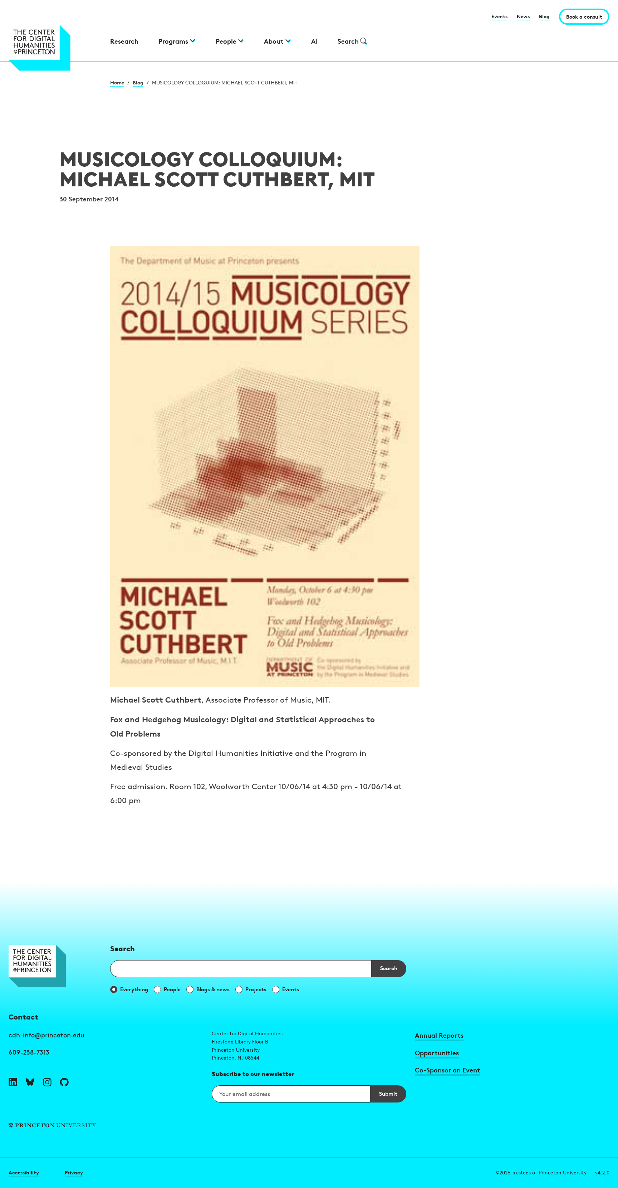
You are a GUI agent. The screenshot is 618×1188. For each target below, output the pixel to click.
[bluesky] (30, 1082)
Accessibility (24, 1172)
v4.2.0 (602, 1172)
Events (499, 16)
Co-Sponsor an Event (447, 1070)
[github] (64, 1082)
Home (117, 82)
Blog (544, 16)
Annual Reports (439, 1035)
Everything (134, 989)
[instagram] (47, 1082)
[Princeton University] (106, 1126)
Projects (255, 989)
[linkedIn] (13, 1082)
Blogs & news (213, 989)
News (523, 16)
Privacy (74, 1172)
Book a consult (584, 17)
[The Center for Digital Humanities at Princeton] (55, 48)
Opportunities (437, 1052)
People (172, 989)
